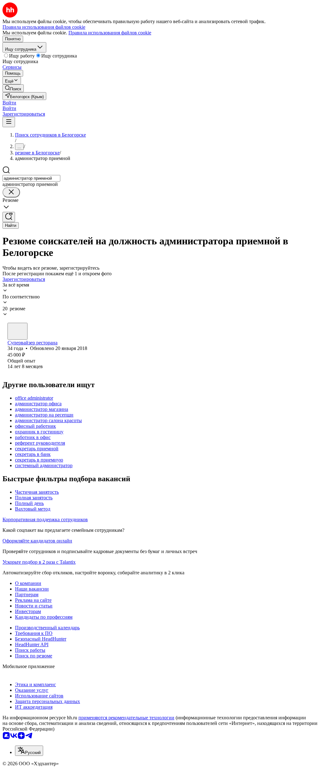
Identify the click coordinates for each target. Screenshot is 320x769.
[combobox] (31, 178)
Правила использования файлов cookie (109, 32)
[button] (9, 102)
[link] (13, 88)
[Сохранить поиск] (8, 217)
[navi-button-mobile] (8, 122)
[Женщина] (18, 331)
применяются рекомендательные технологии (126, 717)
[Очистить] (11, 192)
